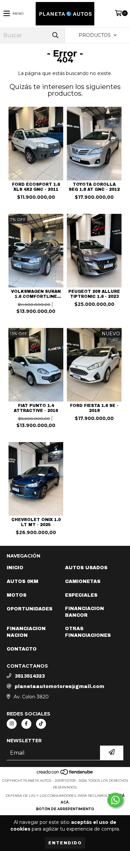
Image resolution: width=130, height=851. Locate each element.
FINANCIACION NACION (26, 632)
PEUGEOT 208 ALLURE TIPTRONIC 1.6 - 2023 (94, 294)
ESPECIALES (81, 595)
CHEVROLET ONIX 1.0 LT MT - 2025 (36, 522)
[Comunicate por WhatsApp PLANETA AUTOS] (115, 800)
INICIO (15, 567)
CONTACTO (22, 649)
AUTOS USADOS (86, 567)
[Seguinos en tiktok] (41, 724)
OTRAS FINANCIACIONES (88, 632)
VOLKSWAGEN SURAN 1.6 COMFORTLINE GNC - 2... (36, 294)
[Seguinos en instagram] (12, 724)
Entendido (65, 843)
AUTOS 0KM (22, 581)
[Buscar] (55, 35)
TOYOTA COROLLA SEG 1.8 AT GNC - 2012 (94, 187)
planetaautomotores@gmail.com (59, 686)
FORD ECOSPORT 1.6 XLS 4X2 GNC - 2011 (36, 187)
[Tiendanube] (65, 774)
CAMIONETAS (82, 581)
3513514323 (30, 676)
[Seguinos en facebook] (26, 724)
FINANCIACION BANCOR (84, 612)
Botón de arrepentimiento (65, 809)
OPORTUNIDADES (29, 608)
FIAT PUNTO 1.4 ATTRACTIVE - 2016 (36, 408)
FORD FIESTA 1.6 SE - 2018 (94, 408)
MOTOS (16, 595)
